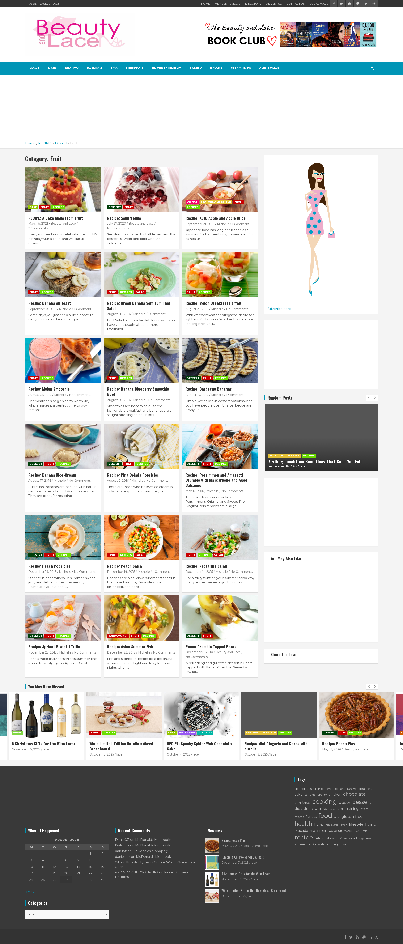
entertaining (348, 809)
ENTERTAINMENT (166, 68)
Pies (343, 732)
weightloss (338, 844)
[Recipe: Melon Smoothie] (63, 360)
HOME (205, 3)
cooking (324, 801)
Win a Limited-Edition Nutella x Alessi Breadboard (121, 746)
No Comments (118, 228)
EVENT (95, 732)
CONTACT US (296, 3)
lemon (343, 824)
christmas (302, 803)
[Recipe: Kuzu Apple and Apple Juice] (220, 189)
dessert (361, 802)
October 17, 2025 (101, 754)
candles (310, 794)
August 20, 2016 (119, 400)
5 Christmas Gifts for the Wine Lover (43, 743)
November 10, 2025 (26, 749)
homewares (332, 825)
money (348, 830)
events (299, 816)
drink (308, 809)
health (303, 823)
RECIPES (58, 207)
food (325, 815)
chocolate (354, 794)
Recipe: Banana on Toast (49, 303)
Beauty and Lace (63, 223)
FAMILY (196, 68)
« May (29, 892)
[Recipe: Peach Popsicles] (63, 537)
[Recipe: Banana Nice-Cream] (63, 446)
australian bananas (320, 788)
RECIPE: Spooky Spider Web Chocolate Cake (199, 746)
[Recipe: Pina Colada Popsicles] (142, 446)
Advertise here (279, 309)
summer (300, 844)
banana (340, 788)
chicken (335, 794)
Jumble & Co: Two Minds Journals (242, 857)
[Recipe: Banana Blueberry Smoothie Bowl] (142, 360)
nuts (356, 830)
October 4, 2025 (178, 754)
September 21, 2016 (200, 224)
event (364, 809)
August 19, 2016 (197, 395)
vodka (312, 844)
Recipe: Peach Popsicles (49, 566)
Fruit (45, 207)
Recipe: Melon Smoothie (49, 389)
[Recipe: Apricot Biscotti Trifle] (63, 618)
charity (322, 794)
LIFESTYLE (135, 68)
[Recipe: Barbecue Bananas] (220, 360)
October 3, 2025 (279, 466)
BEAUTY (71, 68)
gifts (336, 816)
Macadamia (304, 830)
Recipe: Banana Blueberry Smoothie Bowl (138, 391)
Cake (33, 207)
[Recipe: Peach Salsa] (142, 537)
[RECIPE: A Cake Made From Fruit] (63, 189)
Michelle (223, 224)
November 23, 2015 (42, 652)
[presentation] (369, 398)
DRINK (17, 732)
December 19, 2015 (42, 572)
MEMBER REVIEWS (227, 3)
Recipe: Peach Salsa (124, 566)
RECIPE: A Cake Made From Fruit (55, 218)
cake (298, 794)
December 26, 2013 (121, 652)
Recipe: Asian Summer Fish (130, 646)
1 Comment (240, 224)
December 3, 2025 (234, 862)
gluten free (351, 816)
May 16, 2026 (331, 749)
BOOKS (216, 68)
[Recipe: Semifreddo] (142, 189)
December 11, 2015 (199, 572)
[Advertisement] (201, 109)
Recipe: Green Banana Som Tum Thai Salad (138, 305)
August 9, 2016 (118, 480)
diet (298, 808)
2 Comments (38, 228)
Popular (205, 732)
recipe (303, 837)
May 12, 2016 (195, 491)
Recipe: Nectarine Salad (206, 566)
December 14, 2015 (121, 572)
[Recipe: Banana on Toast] (63, 274)
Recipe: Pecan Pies (338, 743)
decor (345, 802)
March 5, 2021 (38, 223)
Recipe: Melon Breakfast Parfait (214, 303)
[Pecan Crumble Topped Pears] (220, 618)
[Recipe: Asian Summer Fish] (142, 618)
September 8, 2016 (42, 309)
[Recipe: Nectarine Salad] (220, 537)
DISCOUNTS (241, 68)
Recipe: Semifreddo (124, 218)
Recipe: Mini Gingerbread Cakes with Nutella (310, 461)
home (319, 824)
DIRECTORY (253, 3)
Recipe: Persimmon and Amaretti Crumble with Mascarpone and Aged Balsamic (216, 480)
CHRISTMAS (269, 68)
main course (329, 830)
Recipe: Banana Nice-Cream (52, 475)
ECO (114, 68)
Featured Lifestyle (216, 201)
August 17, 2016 (39, 480)
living (370, 824)
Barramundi (117, 635)
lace (297, 466)
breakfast (365, 788)
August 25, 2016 (197, 309)
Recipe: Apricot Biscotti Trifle (54, 646)
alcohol (299, 788)
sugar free (365, 838)
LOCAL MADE (319, 3)
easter (332, 809)
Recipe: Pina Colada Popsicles (133, 475)
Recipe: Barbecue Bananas (209, 389)
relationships (325, 838)
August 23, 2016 (39, 395)
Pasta (364, 830)
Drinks (192, 201)
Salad (140, 292)
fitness (311, 817)
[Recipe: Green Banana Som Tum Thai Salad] (142, 274)
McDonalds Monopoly (153, 840)
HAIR (52, 68)
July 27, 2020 (116, 223)
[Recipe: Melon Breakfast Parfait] (220, 274)
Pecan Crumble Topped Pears (211, 646)
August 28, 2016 (119, 314)
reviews (341, 838)
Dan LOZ (122, 840)
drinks (321, 808)
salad (353, 838)
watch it (323, 844)
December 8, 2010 (199, 652)
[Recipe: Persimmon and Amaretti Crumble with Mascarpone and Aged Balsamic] (220, 446)
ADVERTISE (274, 3)
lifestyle (356, 824)
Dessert (114, 207)
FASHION (94, 68)
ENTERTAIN (187, 732)
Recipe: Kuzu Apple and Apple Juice (216, 218)
